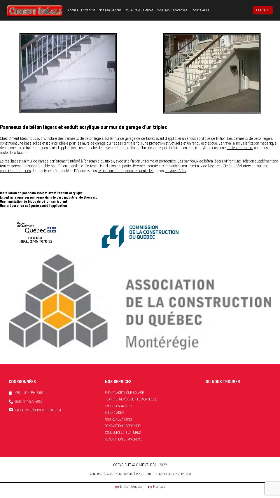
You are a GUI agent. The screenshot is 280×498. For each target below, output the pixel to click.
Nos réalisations (118, 419)
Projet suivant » (269, 116)
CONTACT (263, 10)
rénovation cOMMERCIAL (123, 439)
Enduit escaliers (118, 406)
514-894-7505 (34, 393)
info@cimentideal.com (43, 410)
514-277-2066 (32, 401)
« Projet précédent (13, 116)
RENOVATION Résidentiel (123, 426)
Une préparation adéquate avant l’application (33, 206)
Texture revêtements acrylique (131, 399)
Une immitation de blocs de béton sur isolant (33, 201)
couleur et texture (240, 147)
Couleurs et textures (123, 432)
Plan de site (144, 473)
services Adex (175, 170)
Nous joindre (124, 473)
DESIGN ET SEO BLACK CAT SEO (173, 473)
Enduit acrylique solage (124, 393)
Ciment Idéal (35, 11)
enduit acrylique (198, 138)
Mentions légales (101, 473)
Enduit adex (114, 413)
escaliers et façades (15, 170)
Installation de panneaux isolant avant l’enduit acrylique (41, 193)
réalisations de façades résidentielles (126, 170)
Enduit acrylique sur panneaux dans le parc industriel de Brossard (48, 197)
